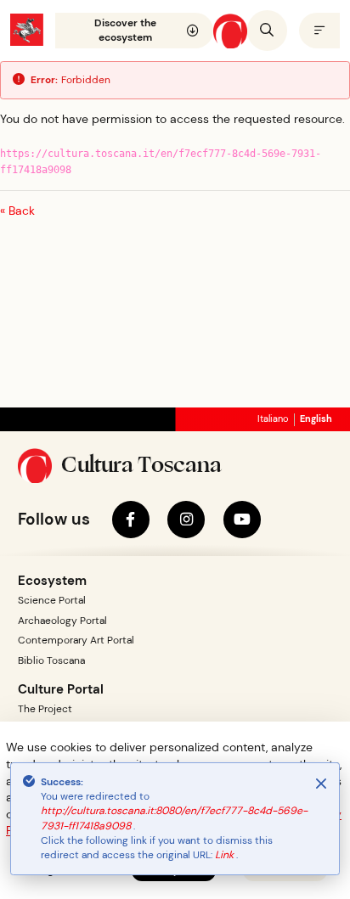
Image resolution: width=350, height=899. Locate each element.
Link (225, 855)
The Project (45, 709)
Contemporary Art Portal (76, 640)
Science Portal (52, 600)
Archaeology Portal (62, 620)
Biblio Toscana (51, 660)
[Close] (321, 783)
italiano (273, 418)
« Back (17, 210)
